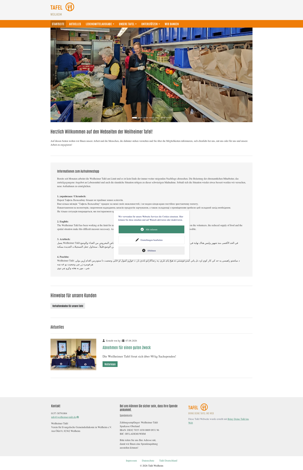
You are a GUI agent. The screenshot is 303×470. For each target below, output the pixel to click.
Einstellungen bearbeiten (152, 239)
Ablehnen (151, 250)
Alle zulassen (151, 229)
